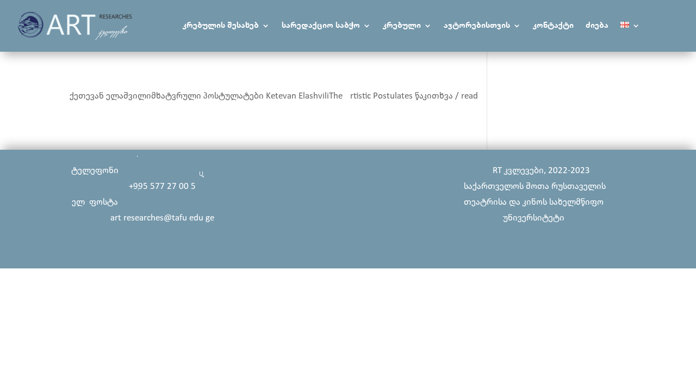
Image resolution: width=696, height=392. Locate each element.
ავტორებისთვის (477, 26)
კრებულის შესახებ (221, 26)
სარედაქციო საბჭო (321, 26)
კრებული (402, 26)
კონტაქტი (553, 26)
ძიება (597, 26)
